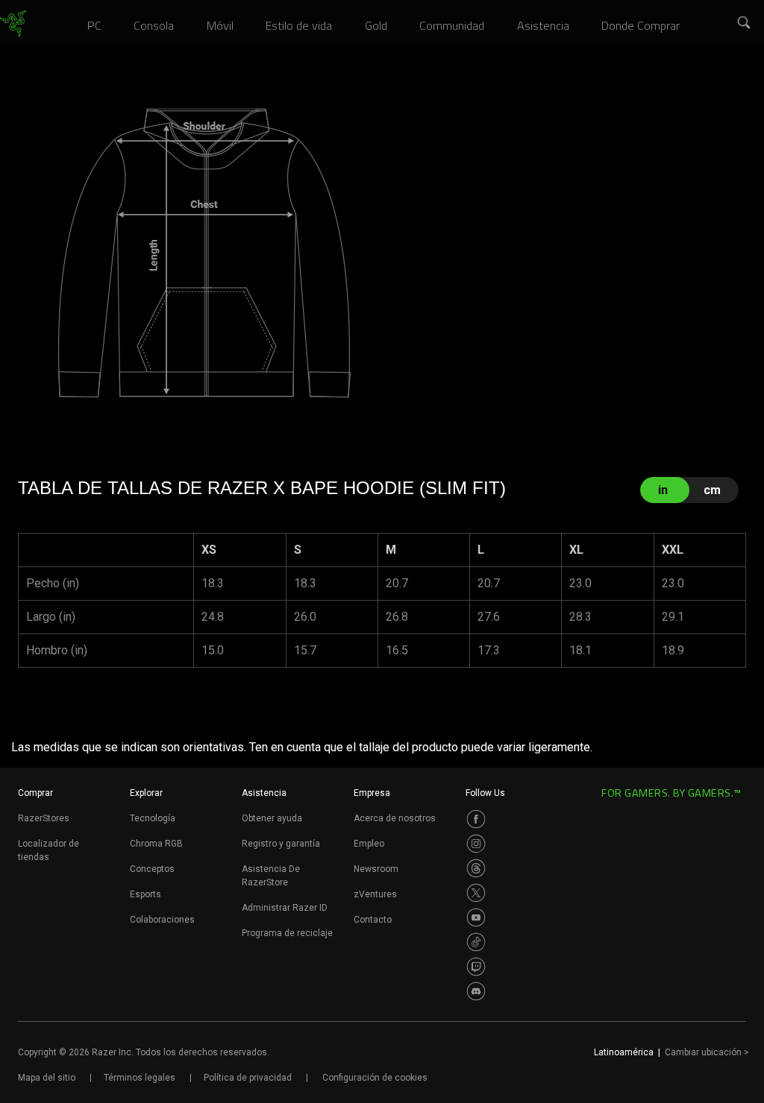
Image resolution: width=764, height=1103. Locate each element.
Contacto (373, 919)
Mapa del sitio (46, 1077)
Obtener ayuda (272, 818)
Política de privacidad (248, 1077)
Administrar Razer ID (285, 908)
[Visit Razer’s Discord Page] (476, 991)
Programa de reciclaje (287, 933)
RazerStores (43, 818)
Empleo (369, 843)
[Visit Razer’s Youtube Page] (476, 917)
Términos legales (139, 1077)
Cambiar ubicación (707, 1052)
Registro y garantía (281, 843)
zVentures (375, 894)
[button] (744, 23)
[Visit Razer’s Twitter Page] (476, 892)
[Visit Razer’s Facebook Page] (476, 819)
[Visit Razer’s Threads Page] (476, 868)
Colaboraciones (162, 919)
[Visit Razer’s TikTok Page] (476, 942)
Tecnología (152, 818)
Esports (145, 894)
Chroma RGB (156, 843)
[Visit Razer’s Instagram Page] (476, 843)
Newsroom (376, 869)
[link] (13, 24)
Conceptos (152, 869)
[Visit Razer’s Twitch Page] (476, 966)
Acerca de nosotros (395, 818)
